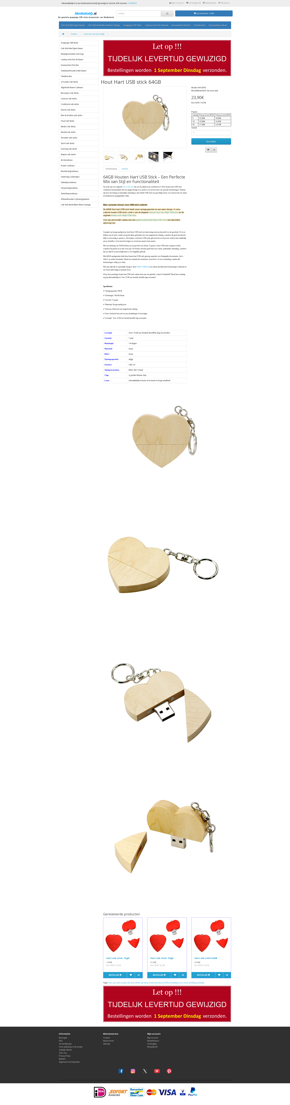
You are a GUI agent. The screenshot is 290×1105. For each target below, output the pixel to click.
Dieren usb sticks (68, 109)
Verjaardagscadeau (218, 25)
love (181, 982)
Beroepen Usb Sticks (70, 93)
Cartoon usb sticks (69, 98)
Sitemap (106, 1044)
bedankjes (174, 982)
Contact (106, 1037)
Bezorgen (63, 1037)
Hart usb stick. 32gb (162, 958)
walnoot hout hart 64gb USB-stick (163, 212)
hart (110, 982)
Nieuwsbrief (152, 1047)
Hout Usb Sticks (67, 121)
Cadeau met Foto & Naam (156, 25)
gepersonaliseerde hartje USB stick (151, 220)
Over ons (63, 1053)
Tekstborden (199, 25)
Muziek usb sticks (68, 132)
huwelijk (200, 982)
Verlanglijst (152, 1044)
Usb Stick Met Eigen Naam (73, 25)
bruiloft (165, 982)
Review (125, 168)
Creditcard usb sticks (70, 104)
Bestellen (211, 141)
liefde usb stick (141, 982)
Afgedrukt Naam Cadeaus (72, 87)
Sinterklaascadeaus (69, 193)
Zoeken (74, 34)
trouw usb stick (155, 982)
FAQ (61, 1041)
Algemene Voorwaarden (69, 1062)
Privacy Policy (64, 1056)
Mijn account (152, 1037)
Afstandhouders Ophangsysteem (75, 199)
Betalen (62, 1059)
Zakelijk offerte (65, 1050)
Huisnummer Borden (180, 25)
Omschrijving (111, 168)
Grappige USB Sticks (132, 25)
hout (186, 982)
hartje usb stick (127, 982)
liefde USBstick (143, 266)
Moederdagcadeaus (69, 171)
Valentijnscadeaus (68, 182)
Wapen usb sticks (68, 154)
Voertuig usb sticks (69, 149)
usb (114, 982)
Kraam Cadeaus (67, 165)
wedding (192, 982)
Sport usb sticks (67, 143)
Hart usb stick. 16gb (117, 958)
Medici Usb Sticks (68, 126)
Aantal (194, 127)
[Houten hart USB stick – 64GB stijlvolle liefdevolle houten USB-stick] (145, 117)
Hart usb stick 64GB (206, 958)
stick (118, 982)
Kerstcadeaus (66, 160)
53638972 (132, 3)
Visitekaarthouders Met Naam (73, 70)
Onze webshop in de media (70, 1047)
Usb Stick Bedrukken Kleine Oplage (104, 25)
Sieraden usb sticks (69, 137)
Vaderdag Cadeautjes (70, 176)
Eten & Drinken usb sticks (71, 115)
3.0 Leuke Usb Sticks (69, 82)
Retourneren (108, 1041)
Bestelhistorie (153, 1041)
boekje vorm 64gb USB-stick (123, 215)
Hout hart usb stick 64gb (94, 34)
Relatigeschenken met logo (72, 54)
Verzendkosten (65, 1044)
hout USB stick (128, 187)
